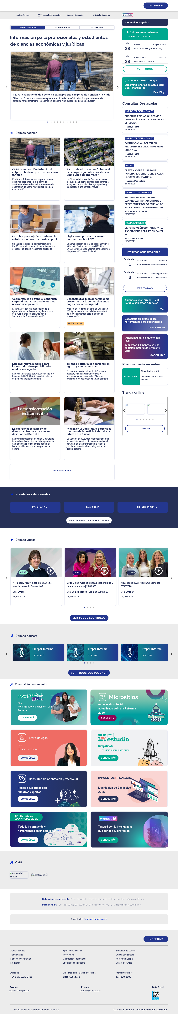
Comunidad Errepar (125, 954)
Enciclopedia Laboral (126, 950)
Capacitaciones (17, 950)
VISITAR (145, 428)
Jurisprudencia (146, 507)
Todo (27, 27)
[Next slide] (166, 410)
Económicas (62, 27)
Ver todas (145, 288)
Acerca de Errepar (124, 958)
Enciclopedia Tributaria (74, 962)
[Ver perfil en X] (18, 995)
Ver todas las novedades (89, 520)
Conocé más (28, 758)
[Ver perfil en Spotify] (48, 995)
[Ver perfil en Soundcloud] (42, 995)
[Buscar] (47, 5)
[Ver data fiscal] (160, 995)
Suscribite (107, 717)
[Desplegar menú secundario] (131, 6)
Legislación (39, 507)
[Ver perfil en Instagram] (36, 995)
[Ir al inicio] (21, 939)
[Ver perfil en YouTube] (30, 995)
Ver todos (145, 68)
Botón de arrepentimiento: (56, 899)
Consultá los (89, 919)
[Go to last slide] (124, 410)
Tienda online (16, 954)
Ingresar (156, 5)
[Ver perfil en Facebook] (12, 995)
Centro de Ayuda (124, 962)
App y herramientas (72, 950)
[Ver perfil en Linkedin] (24, 995)
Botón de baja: (49, 904)
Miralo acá (27, 717)
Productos (15, 962)
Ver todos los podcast (89, 672)
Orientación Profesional (74, 958)
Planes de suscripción (20, 958)
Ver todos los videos (89, 617)
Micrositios (68, 954)
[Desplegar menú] (12, 5)
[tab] (137, 419)
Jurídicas (96, 27)
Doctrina (92, 507)
